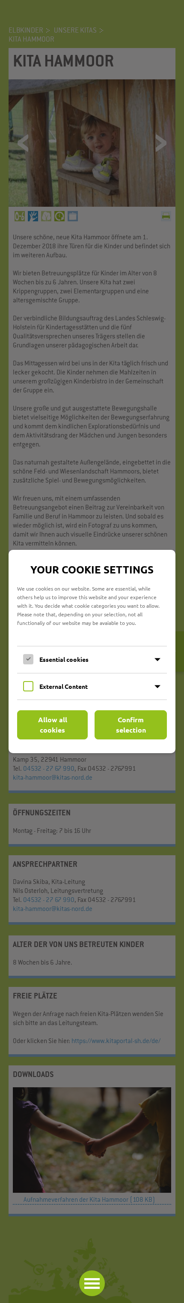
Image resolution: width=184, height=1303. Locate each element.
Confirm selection (131, 724)
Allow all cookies (52, 724)
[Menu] (92, 1283)
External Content (63, 686)
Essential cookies (64, 659)
